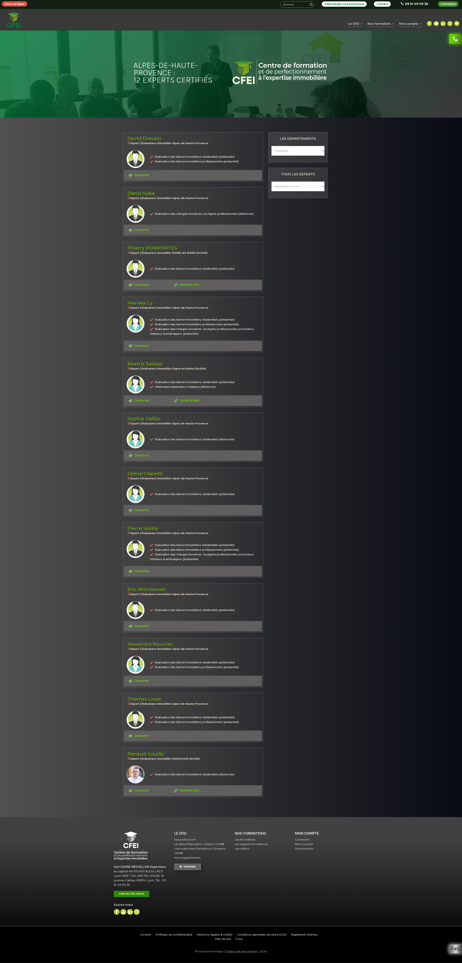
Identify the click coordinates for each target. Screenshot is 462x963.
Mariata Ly (140, 303)
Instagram (450, 22)
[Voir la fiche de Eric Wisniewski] (135, 610)
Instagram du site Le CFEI (137, 912)
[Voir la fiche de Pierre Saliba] (135, 549)
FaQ (455, 948)
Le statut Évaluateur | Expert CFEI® (199, 844)
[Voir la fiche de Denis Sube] (135, 214)
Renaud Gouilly (145, 754)
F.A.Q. (239, 939)
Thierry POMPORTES (152, 248)
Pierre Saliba (142, 528)
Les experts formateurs (251, 844)
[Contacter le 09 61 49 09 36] (455, 39)
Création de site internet (241, 951)
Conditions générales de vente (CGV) (261, 934)
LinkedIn (443, 22)
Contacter (141, 175)
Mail (456, 22)
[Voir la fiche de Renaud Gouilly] (135, 774)
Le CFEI (353, 23)
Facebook (429, 22)
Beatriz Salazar (145, 364)
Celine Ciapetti (145, 473)
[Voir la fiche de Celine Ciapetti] (135, 494)
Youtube (436, 22)
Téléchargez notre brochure (344, 4)
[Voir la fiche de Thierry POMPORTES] (135, 269)
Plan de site (223, 939)
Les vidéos (242, 848)
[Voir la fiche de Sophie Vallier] (135, 439)
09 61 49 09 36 (416, 4)
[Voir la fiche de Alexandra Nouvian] (135, 665)
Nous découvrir (185, 839)
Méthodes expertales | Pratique (185, 386)
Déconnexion (304, 848)
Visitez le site (189, 284)
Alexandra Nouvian (150, 644)
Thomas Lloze (144, 699)
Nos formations (379, 23)
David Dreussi (144, 138)
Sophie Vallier (143, 419)
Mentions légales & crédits (214, 934)
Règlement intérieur (304, 934)
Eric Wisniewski (146, 589)
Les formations (245, 839)
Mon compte (304, 844)
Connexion (448, 4)
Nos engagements (187, 857)
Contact (382, 4)
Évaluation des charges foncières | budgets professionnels (204, 213)
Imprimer (190, 866)
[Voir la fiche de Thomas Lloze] (135, 720)
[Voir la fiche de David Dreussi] (135, 159)
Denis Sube (141, 193)
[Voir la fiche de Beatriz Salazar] (135, 384)
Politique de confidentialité (174, 934)
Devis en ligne (15, 4)
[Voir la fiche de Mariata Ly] (135, 323)
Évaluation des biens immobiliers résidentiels (194, 439)
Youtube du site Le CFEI (123, 912)
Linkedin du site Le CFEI (130, 912)
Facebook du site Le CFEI (117, 912)
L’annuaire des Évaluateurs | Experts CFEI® (199, 851)
